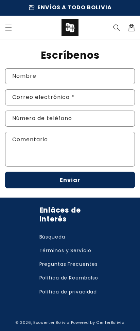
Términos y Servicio (65, 250)
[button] (116, 27)
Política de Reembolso (69, 277)
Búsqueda (52, 236)
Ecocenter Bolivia (51, 322)
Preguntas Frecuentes (68, 264)
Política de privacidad (68, 291)
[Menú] (8, 27)
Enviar (70, 180)
